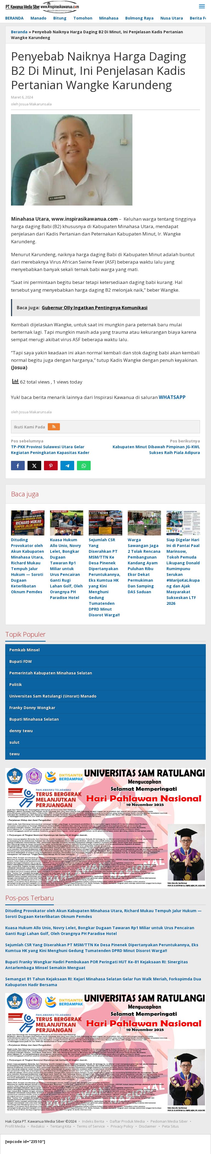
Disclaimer (147, 1126)
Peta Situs (170, 1126)
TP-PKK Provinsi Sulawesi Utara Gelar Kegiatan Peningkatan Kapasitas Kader (50, 446)
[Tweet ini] (34, 465)
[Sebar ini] (18, 465)
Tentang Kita (60, 1126)
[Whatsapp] (84, 465)
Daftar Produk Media (127, 1121)
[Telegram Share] (67, 465)
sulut (14, 742)
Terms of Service (91, 1126)
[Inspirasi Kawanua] (42, 6)
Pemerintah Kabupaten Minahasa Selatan (50, 673)
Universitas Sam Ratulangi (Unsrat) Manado (52, 696)
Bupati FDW (20, 661)
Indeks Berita (93, 1121)
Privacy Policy (122, 1126)
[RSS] (54, 426)
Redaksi (38, 1126)
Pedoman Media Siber (169, 1121)
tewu (14, 753)
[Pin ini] (51, 465)
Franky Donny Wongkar (32, 707)
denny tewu (21, 730)
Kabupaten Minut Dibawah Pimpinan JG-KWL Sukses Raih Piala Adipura (156, 446)
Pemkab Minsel (24, 649)
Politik (15, 684)
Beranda (19, 31)
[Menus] (202, 6)
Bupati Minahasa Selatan (34, 719)
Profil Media (15, 1126)
